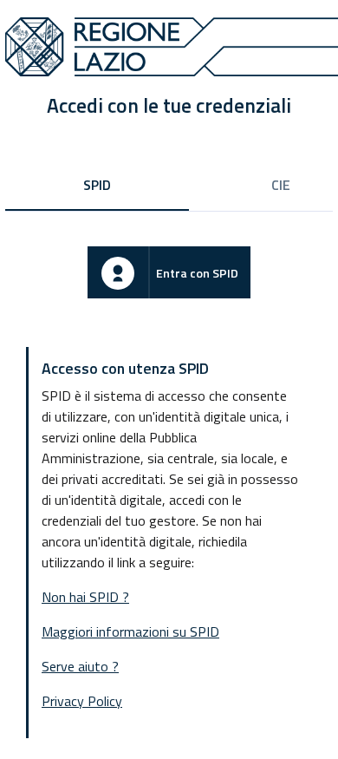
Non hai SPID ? (85, 596)
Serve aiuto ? (80, 666)
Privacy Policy (82, 700)
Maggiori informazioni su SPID (130, 631)
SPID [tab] (97, 184)
